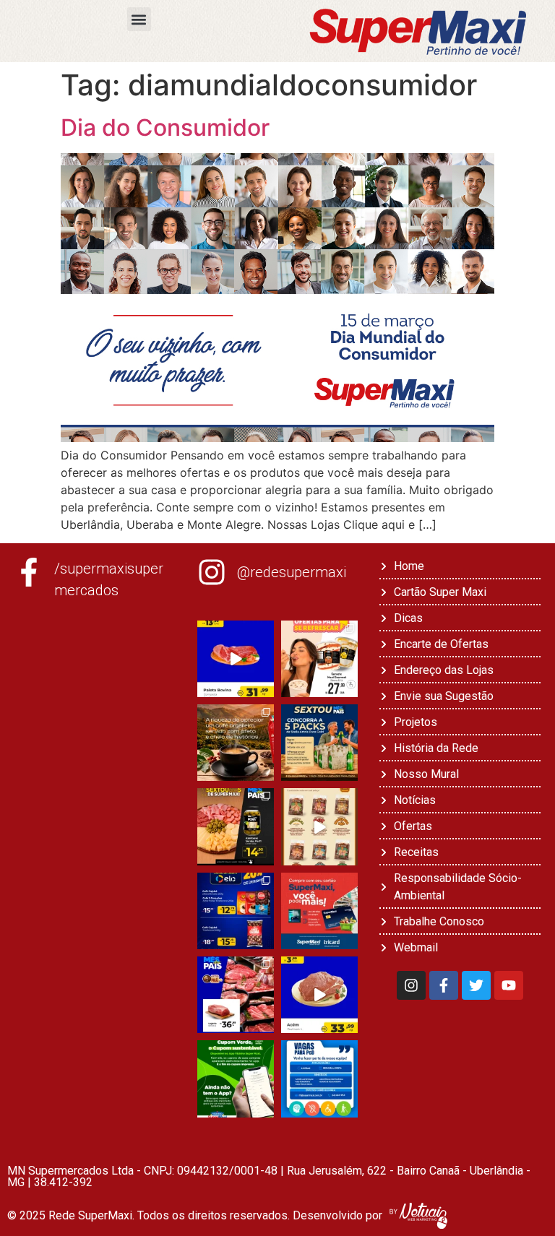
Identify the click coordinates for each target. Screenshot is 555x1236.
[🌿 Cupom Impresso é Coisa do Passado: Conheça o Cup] (235, 1078)
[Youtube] (508, 985)
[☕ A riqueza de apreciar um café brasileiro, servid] (235, 742)
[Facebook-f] (443, 985)
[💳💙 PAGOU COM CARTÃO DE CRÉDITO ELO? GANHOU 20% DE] (235, 911)
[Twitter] (476, 985)
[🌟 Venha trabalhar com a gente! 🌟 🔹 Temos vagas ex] (319, 1078)
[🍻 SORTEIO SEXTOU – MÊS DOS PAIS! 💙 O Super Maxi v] (319, 742)
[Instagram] (411, 985)
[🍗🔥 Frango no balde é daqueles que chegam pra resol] (319, 826)
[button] (139, 19)
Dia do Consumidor (165, 127)
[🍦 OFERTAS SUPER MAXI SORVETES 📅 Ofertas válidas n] (319, 659)
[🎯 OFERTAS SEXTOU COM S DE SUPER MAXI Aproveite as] (235, 826)
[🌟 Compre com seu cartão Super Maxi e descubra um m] (319, 911)
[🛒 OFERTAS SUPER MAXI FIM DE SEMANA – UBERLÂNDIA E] (235, 659)
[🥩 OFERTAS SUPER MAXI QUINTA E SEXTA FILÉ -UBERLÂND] (235, 994)
